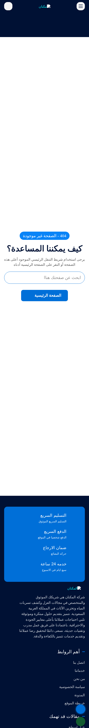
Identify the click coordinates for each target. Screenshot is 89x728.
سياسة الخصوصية (72, 687)
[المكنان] (52, 588)
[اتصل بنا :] (80, 709)
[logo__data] (44, 6)
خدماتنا (80, 671)
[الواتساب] (80, 721)
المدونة (79, 695)
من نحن (79, 679)
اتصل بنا (79, 663)
